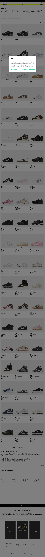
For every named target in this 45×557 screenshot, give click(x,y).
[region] (22, 64)
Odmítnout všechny (25, 69)
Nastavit (13, 69)
